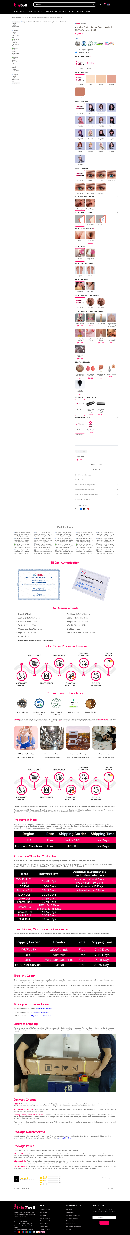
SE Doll (83, 23)
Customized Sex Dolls (46, 1221)
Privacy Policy (70, 1221)
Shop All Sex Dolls (45, 1209)
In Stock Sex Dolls (45, 1218)
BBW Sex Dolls (44, 1224)
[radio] (96, 49)
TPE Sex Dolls (27, 17)
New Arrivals (43, 1212)
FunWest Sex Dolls (45, 1229)
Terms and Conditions (72, 1218)
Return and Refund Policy (73, 1215)
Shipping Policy (70, 1212)
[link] (13, 17)
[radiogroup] (24, 1178)
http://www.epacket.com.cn (41, 1016)
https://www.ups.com (41, 1012)
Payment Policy (70, 1224)
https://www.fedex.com (44, 1008)
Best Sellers (43, 1215)
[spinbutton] (81, 451)
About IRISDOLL (70, 1209)
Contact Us (69, 1229)
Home (13, 17)
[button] (16, 22)
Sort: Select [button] (111, 1189)
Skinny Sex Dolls (20, 17)
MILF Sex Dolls (44, 1226)
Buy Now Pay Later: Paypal (73, 1226)
